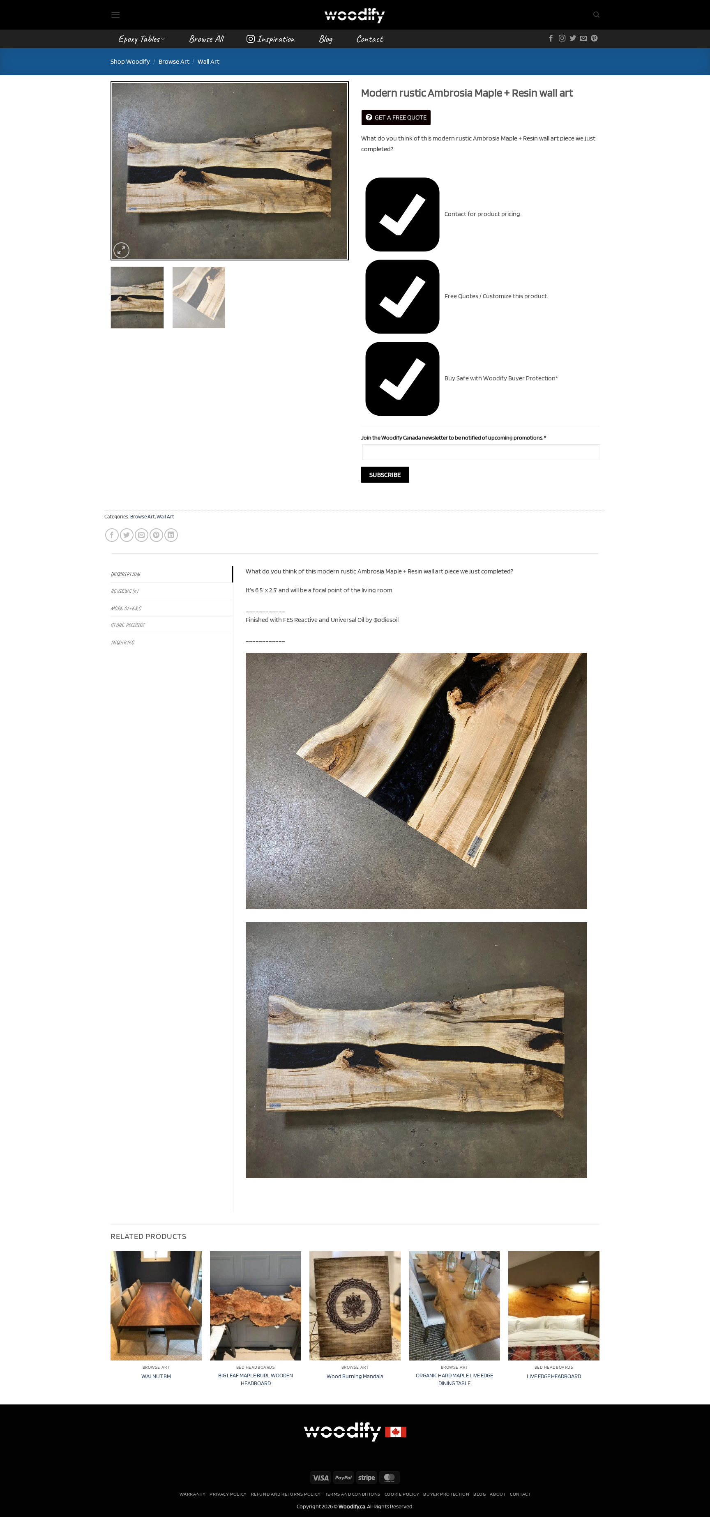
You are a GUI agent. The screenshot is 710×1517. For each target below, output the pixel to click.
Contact (369, 38)
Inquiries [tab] (122, 642)
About (498, 1494)
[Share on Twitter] (127, 535)
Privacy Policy (228, 1494)
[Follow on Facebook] (551, 38)
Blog (325, 38)
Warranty (193, 1494)
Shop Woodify (130, 61)
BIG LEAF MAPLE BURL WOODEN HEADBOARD (255, 1379)
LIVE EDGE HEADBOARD (554, 1375)
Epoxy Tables (138, 38)
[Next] (333, 171)
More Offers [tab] (126, 608)
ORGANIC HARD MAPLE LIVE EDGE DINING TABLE (454, 1379)
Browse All (206, 38)
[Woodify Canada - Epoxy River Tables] (355, 14)
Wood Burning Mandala (355, 1375)
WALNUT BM (156, 1375)
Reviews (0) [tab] (124, 591)
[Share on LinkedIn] (171, 535)
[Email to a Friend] (141, 535)
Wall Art (208, 61)
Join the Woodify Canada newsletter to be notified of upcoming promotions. (453, 437)
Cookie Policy (402, 1494)
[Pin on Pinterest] (156, 535)
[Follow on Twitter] (572, 38)
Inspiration (276, 38)
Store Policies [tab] (128, 625)
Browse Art (174, 61)
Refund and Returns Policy (286, 1494)
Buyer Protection (446, 1494)
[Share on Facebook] (112, 535)
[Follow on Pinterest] (594, 38)
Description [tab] (125, 574)
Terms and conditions (352, 1494)
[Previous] (125, 171)
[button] (115, 15)
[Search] (596, 15)
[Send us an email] (583, 38)
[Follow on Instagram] (562, 38)
